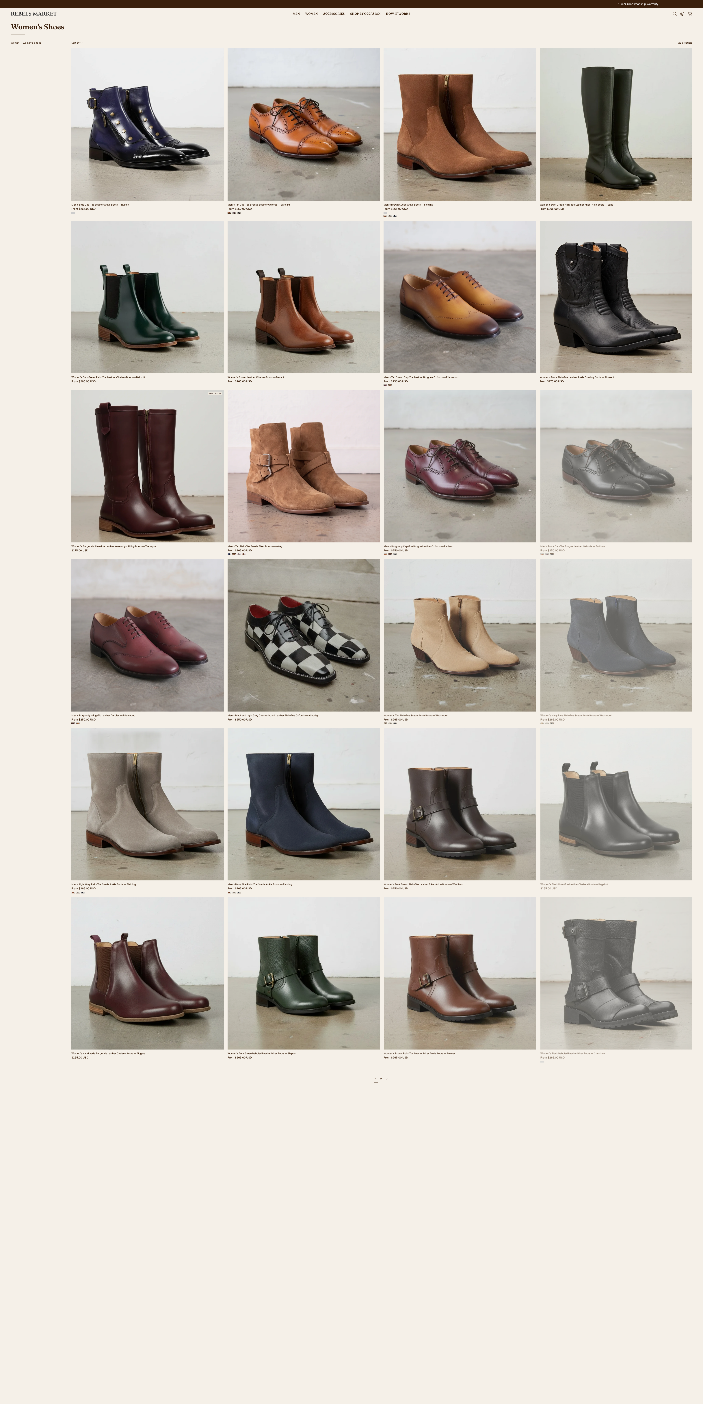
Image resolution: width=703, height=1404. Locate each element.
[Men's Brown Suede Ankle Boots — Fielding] (385, 216)
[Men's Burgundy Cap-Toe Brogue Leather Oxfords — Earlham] (234, 213)
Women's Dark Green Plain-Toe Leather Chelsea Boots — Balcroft (108, 377)
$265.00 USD (548, 888)
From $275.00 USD (552, 381)
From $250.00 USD (240, 209)
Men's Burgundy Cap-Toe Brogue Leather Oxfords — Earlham (418, 546)
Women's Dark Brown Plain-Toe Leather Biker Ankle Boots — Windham (423, 884)
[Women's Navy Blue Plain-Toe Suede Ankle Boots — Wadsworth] (395, 723)
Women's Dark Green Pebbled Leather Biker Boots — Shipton (262, 1053)
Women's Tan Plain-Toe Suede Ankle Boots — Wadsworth (416, 715)
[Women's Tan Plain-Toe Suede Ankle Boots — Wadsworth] (385, 723)
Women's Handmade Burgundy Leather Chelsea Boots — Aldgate (108, 1053)
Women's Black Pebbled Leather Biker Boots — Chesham (572, 1053)
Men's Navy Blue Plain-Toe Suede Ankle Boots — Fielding (260, 884)
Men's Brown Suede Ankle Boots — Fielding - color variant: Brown (385, 213)
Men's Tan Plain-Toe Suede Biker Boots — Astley (255, 546)
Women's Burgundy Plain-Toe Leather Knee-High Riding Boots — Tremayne (114, 546)
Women (15, 42)
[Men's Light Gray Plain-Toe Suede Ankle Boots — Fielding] (390, 216)
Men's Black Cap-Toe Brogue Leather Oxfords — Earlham (572, 546)
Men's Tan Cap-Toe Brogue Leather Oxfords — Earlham (259, 205)
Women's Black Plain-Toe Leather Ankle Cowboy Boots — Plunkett (577, 377)
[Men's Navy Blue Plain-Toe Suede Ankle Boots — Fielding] (395, 216)
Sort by (75, 42)
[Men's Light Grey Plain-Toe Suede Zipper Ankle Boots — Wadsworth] (390, 723)
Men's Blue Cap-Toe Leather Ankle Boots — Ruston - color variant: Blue (73, 213)
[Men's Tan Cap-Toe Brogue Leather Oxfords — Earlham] (229, 213)
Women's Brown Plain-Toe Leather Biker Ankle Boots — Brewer (419, 1053)
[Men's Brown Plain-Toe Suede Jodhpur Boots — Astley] (244, 554)
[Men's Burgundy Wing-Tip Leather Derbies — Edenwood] (385, 385)
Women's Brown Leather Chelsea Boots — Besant (256, 377)
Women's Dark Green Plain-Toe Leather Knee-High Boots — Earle (576, 205)
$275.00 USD (79, 550)
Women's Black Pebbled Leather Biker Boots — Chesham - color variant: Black (541, 1062)
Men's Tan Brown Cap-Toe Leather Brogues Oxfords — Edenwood (421, 377)
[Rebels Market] (34, 14)
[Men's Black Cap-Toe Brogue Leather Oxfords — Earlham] (239, 213)
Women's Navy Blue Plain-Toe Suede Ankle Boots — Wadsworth (576, 715)
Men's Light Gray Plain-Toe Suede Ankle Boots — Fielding (103, 884)
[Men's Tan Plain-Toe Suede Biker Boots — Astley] (234, 554)
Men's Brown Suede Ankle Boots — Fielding (408, 205)
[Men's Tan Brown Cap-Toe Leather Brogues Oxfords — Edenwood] (390, 385)
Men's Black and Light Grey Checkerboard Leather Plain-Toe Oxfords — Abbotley (273, 715)
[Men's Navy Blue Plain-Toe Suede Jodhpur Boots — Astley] (229, 554)
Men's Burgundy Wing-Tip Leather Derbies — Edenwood (103, 715)
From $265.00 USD (83, 209)
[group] (351, 4)
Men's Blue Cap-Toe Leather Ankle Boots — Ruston (100, 205)
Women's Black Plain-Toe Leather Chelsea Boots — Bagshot (573, 884)
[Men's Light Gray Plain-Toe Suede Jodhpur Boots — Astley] (239, 554)
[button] (365, 13)
